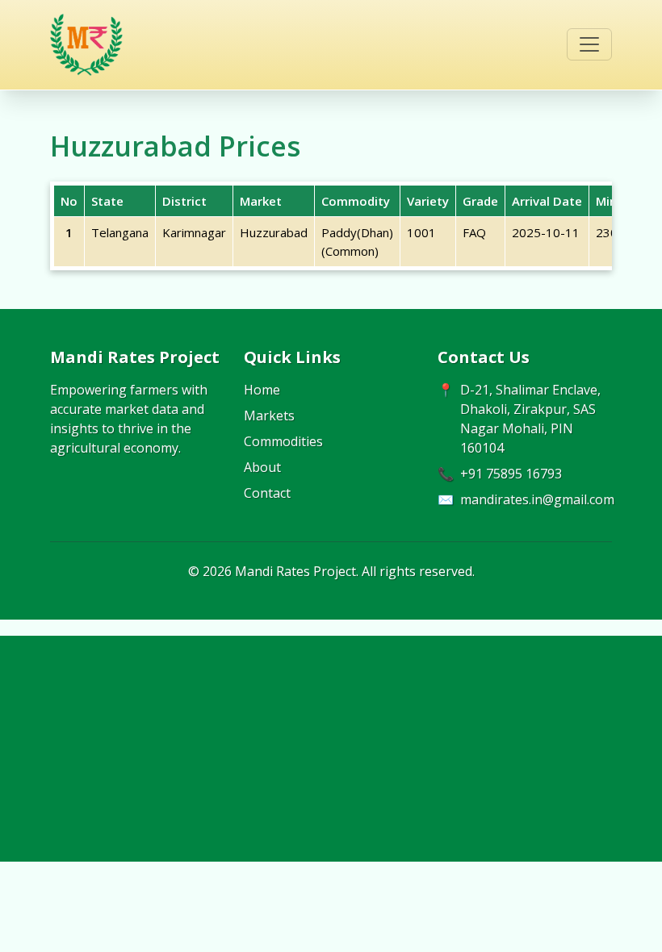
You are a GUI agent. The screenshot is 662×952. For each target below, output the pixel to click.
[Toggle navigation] (589, 44)
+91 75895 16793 (511, 473)
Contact (267, 493)
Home (262, 390)
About (262, 467)
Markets (269, 415)
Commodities (283, 441)
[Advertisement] (331, 749)
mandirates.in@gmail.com (537, 499)
